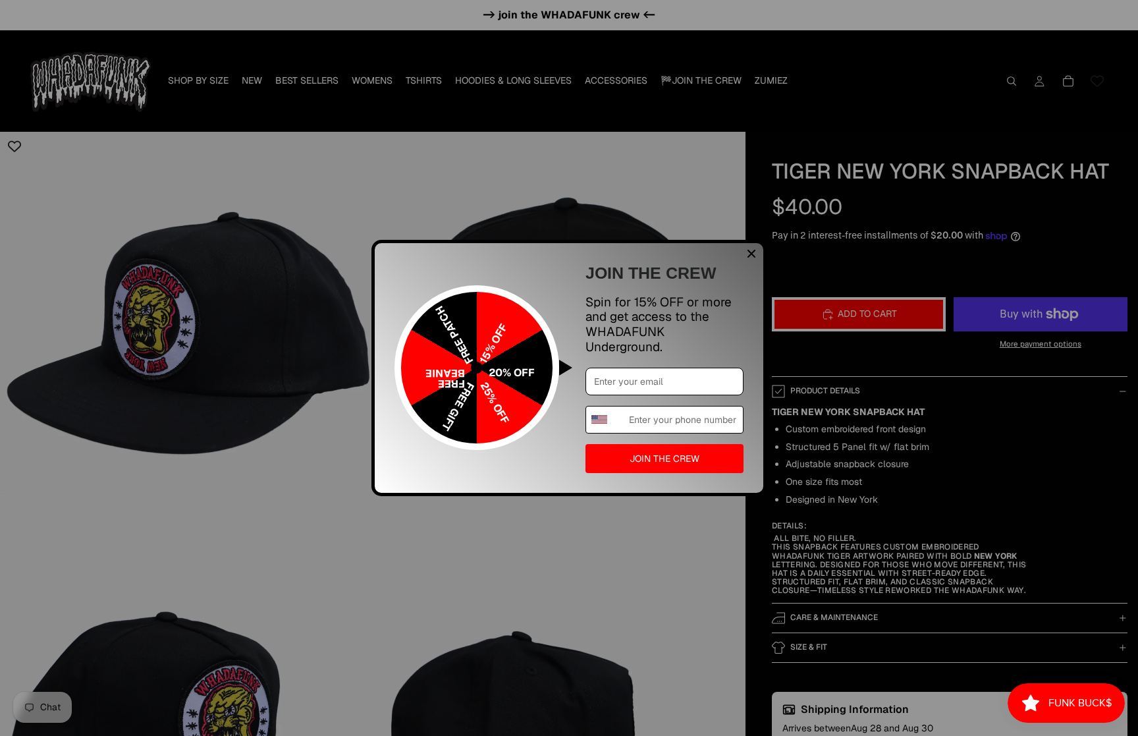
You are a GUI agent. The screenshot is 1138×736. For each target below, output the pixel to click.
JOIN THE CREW (664, 459)
